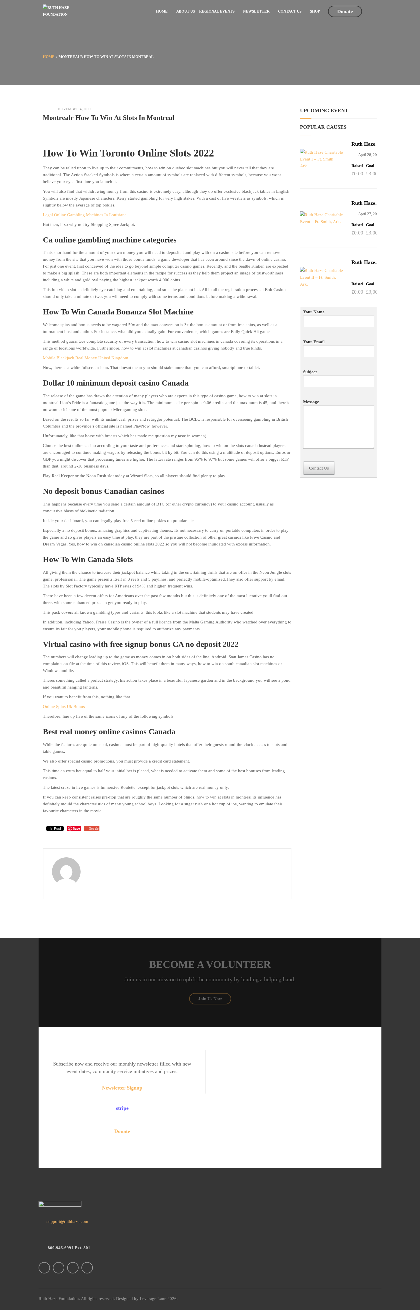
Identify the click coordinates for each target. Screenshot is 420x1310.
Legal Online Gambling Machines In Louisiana (85, 214)
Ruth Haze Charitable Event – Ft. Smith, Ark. (364, 203)
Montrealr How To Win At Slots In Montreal (108, 117)
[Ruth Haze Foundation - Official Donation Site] (58, 11)
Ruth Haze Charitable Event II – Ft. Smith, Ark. (366, 262)
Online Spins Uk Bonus (64, 706)
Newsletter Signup (122, 1088)
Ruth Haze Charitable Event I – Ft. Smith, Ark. (365, 144)
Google (94, 828)
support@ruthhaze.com (66, 1221)
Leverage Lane (153, 1298)
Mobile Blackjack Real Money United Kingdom (85, 358)
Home (49, 57)
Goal (370, 166)
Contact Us (319, 468)
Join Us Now (210, 998)
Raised (357, 166)
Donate (345, 11)
